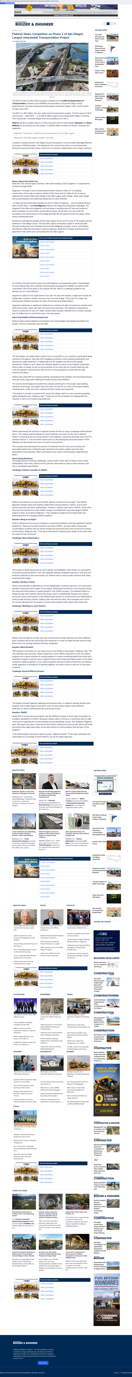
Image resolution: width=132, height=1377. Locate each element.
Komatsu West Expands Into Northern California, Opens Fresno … (23, 1093)
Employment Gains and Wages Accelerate (101, 84)
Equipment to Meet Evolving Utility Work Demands (99, 870)
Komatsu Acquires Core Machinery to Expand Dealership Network (78, 1074)
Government (45, 994)
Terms (116, 1373)
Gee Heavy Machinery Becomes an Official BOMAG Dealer (78, 1103)
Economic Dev (46, 1052)
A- (105, 23)
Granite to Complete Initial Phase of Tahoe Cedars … (78, 935)
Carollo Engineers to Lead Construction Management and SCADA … (24, 938)
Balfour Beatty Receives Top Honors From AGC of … (23, 1038)
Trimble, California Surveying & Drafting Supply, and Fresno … (77, 1048)
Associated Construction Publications (18, 1373)
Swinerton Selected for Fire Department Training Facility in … (51, 1101)
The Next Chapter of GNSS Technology (100, 108)
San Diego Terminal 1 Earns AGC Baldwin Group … (25, 1016)
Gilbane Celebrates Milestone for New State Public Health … (51, 1095)
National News (101, 30)
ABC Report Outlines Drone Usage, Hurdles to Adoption (99, 817)
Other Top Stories (19, 1191)
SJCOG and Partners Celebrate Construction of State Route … (78, 927)
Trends (70, 994)
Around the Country (102, 922)
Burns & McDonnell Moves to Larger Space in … (77, 1097)
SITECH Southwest (47, 242)
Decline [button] (2, 3)
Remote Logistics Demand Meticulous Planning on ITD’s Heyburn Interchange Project (100, 1206)
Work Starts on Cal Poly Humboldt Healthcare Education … (51, 1074)
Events (16, 1106)
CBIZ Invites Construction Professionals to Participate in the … (78, 1027)
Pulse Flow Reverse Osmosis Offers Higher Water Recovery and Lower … (100, 1169)
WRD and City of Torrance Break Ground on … (25, 1128)
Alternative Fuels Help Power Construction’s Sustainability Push (101, 62)
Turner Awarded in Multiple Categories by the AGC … (23, 1024)
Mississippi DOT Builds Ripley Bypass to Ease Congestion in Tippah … (99, 1022)
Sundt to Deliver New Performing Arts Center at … (51, 1083)
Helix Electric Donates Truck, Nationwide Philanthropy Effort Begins (77, 1035)
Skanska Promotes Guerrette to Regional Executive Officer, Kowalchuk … (51, 928)
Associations (19, 994)
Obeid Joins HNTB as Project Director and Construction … (50, 954)
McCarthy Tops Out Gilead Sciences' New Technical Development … (23, 1156)
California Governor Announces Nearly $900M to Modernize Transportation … (51, 1027)
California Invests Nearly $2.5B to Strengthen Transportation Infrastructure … (78, 947)
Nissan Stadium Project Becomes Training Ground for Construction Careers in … (100, 1056)
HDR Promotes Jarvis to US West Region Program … (51, 949)
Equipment (17, 1052)
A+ (111, 23)
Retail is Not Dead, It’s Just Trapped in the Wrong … (100, 964)
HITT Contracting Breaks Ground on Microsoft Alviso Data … (25, 951)
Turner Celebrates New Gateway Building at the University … (25, 957)
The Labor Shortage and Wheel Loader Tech (99, 804)
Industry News (18, 770)
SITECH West (45, 246)
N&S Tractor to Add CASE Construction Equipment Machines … (76, 1090)
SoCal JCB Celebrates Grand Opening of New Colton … (24, 1087)
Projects (71, 905)
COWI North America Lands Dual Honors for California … (25, 1043)
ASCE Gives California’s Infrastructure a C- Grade (75, 1042)
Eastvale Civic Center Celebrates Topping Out (25, 1142)
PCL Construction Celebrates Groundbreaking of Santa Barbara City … (25, 1148)
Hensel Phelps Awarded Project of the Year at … (25, 945)
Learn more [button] (55, 1)
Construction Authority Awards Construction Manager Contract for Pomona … (78, 955)
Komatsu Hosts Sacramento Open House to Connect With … (25, 1081)
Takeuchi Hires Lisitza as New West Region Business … (24, 1073)
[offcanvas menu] (115, 23)
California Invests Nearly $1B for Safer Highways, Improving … (51, 1034)
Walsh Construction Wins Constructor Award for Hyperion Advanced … (25, 1030)
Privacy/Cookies (126, 1373)
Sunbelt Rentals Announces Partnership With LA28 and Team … (25, 1102)
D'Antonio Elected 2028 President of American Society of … (51, 937)
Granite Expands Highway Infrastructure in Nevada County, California (51, 1041)
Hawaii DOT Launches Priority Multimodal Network (50, 1048)
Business (70, 1052)
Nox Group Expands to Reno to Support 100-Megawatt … (77, 1083)
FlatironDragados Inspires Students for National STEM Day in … (78, 1017)
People (43, 905)
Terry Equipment (46, 158)
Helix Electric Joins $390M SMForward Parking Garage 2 (50, 1089)
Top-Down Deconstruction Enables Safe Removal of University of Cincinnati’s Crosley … (99, 985)
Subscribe (43, 1363)
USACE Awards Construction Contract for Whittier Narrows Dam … (50, 1017)
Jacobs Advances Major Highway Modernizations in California (78, 940)
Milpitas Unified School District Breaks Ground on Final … (24, 1136)
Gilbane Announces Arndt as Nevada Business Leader (23, 963)
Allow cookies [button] (10, 3)
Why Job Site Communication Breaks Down (100, 131)
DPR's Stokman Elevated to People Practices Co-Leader (50, 943)
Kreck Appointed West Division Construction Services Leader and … (24, 928)
